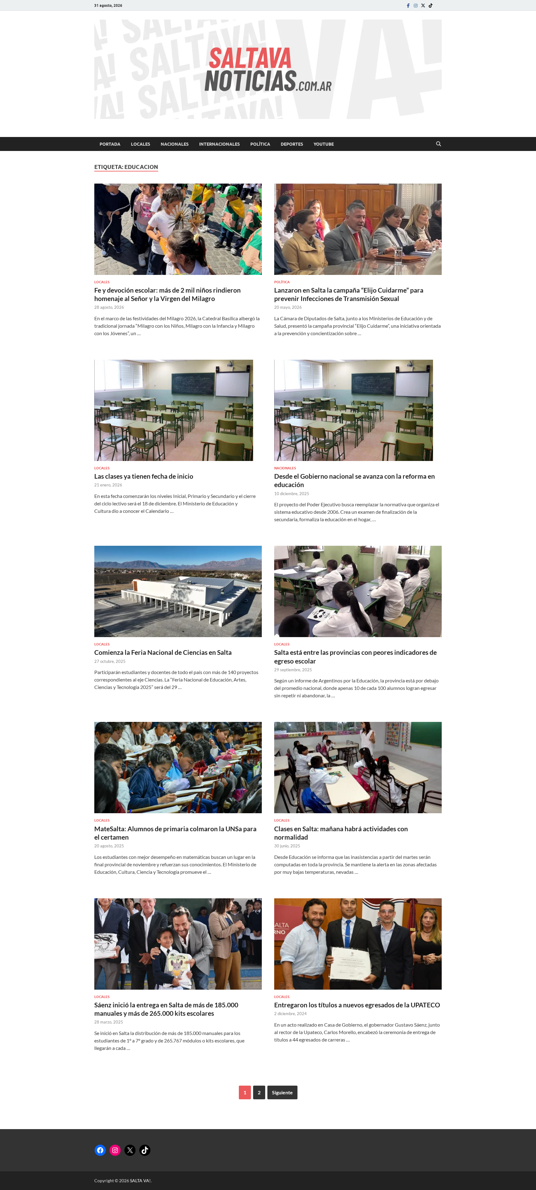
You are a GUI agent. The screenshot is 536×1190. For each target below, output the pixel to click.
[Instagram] (415, 5)
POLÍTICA (260, 144)
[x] (423, 5)
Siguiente (282, 1092)
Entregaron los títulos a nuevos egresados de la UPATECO (357, 1005)
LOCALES (140, 144)
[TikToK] (430, 5)
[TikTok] (144, 1150)
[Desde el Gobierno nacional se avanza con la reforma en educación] (358, 410)
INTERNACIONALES (219, 144)
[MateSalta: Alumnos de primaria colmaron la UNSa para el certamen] (178, 767)
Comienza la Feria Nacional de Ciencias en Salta (163, 652)
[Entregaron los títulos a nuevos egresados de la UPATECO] (358, 944)
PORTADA (110, 144)
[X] (130, 1150)
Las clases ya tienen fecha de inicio (143, 476)
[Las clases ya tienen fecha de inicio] (178, 410)
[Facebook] (408, 5)
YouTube (324, 144)
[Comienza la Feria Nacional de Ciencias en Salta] (178, 591)
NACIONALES (175, 144)
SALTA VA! (140, 1180)
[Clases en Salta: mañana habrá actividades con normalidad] (358, 767)
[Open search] (438, 144)
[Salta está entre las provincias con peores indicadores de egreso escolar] (358, 591)
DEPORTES (292, 144)
